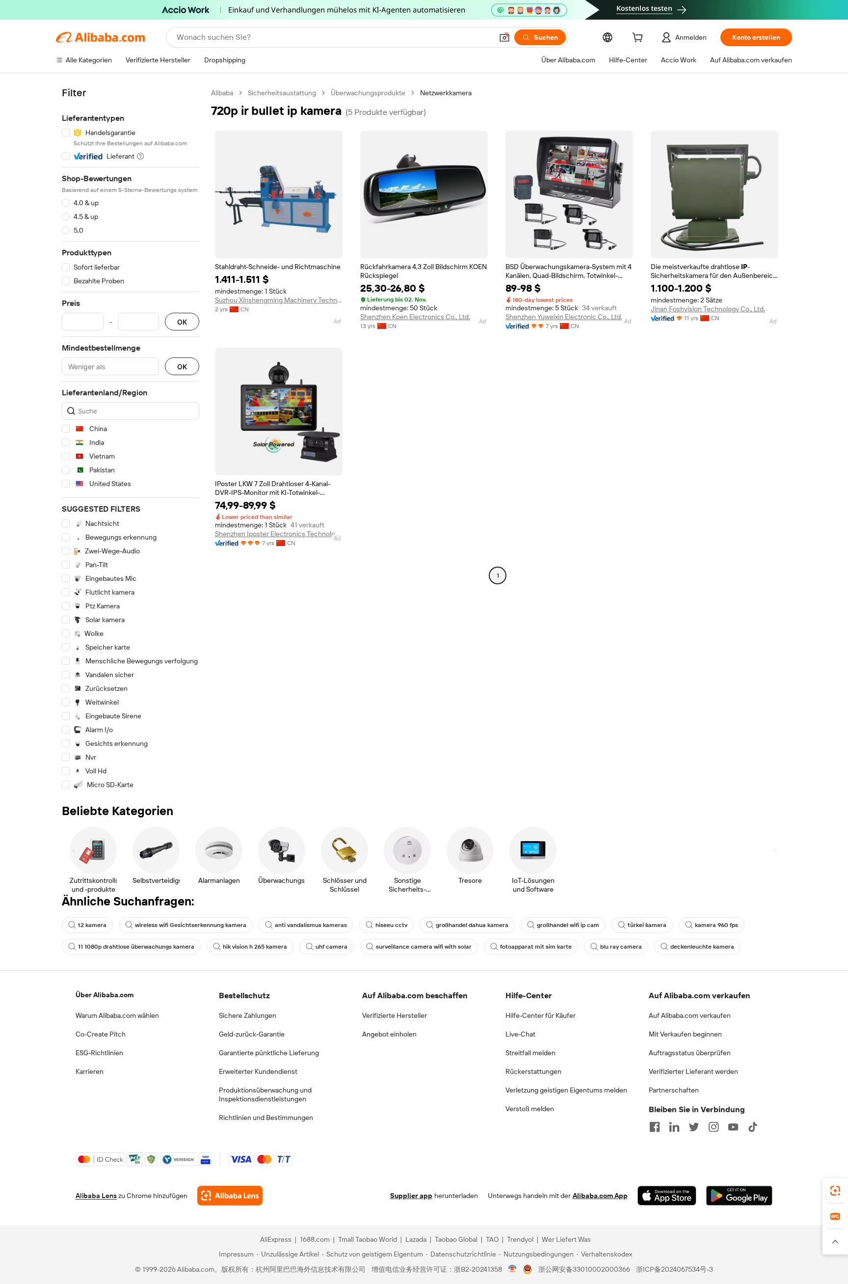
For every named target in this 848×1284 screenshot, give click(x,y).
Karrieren (90, 1071)
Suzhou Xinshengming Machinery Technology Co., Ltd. (279, 300)
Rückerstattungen (533, 1071)
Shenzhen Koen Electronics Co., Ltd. (415, 317)
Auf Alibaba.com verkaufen (690, 1015)
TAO (492, 1239)
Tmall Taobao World (367, 1239)
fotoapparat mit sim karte (536, 946)
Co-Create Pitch (101, 1034)
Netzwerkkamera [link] (446, 93)
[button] (504, 37)
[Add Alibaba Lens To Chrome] (230, 1195)
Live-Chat (520, 1034)
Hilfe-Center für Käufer (540, 1015)
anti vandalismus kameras (311, 925)
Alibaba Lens (96, 1196)
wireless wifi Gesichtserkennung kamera (190, 925)
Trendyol (520, 1239)
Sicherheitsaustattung (282, 93)
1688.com (315, 1239)
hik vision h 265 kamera (255, 946)
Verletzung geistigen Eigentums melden (566, 1090)
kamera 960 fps (716, 925)
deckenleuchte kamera (702, 946)
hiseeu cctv (391, 925)
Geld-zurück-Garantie (252, 1034)
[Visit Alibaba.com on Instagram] (713, 1127)
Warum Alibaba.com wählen (117, 1015)
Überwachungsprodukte (368, 93)
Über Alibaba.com (104, 995)
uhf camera (331, 946)
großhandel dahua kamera (472, 925)
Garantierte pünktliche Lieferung (269, 1053)
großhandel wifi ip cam (568, 925)
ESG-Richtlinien (99, 1053)
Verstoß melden (529, 1109)
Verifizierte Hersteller (394, 1015)
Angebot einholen (389, 1034)
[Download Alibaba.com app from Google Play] (739, 1195)
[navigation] (130, 438)
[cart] (639, 39)
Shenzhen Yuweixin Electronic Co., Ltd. (563, 317)
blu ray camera (621, 946)
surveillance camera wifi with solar (424, 946)
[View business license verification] (512, 1269)
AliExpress (276, 1239)
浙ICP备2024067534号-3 (674, 1269)
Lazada (415, 1239)
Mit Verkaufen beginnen (685, 1034)
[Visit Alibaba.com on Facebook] (655, 1127)
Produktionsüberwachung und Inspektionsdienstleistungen (265, 1094)
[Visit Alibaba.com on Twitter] (694, 1127)
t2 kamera (92, 925)
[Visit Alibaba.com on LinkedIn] (674, 1127)
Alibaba (222, 93)
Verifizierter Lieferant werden (693, 1071)
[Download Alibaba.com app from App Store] (666, 1195)
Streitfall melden (530, 1053)
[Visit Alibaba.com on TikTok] (753, 1127)
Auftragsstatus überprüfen (690, 1053)
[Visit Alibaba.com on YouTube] (733, 1127)
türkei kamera (647, 925)
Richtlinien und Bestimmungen (266, 1117)
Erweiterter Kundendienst (258, 1071)
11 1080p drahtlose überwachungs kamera (136, 946)
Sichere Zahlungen (247, 1015)
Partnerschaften (674, 1090)
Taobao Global (456, 1239)
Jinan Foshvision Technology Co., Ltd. (708, 309)
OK (182, 322)
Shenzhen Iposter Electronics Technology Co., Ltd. (279, 534)
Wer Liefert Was (566, 1239)
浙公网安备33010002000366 (584, 1269)
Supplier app (411, 1196)
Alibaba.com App (600, 1196)
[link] (835, 1190)
